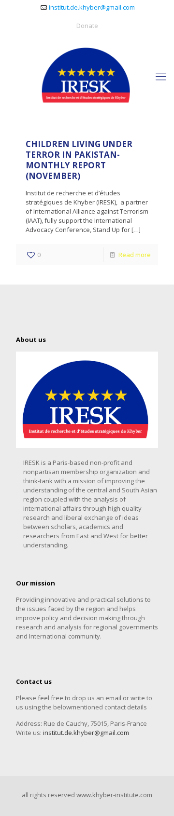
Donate (87, 25)
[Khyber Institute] (87, 75)
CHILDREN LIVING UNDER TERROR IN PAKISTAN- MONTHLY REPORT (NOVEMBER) (79, 159)
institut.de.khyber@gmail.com (92, 7)
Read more (134, 254)
